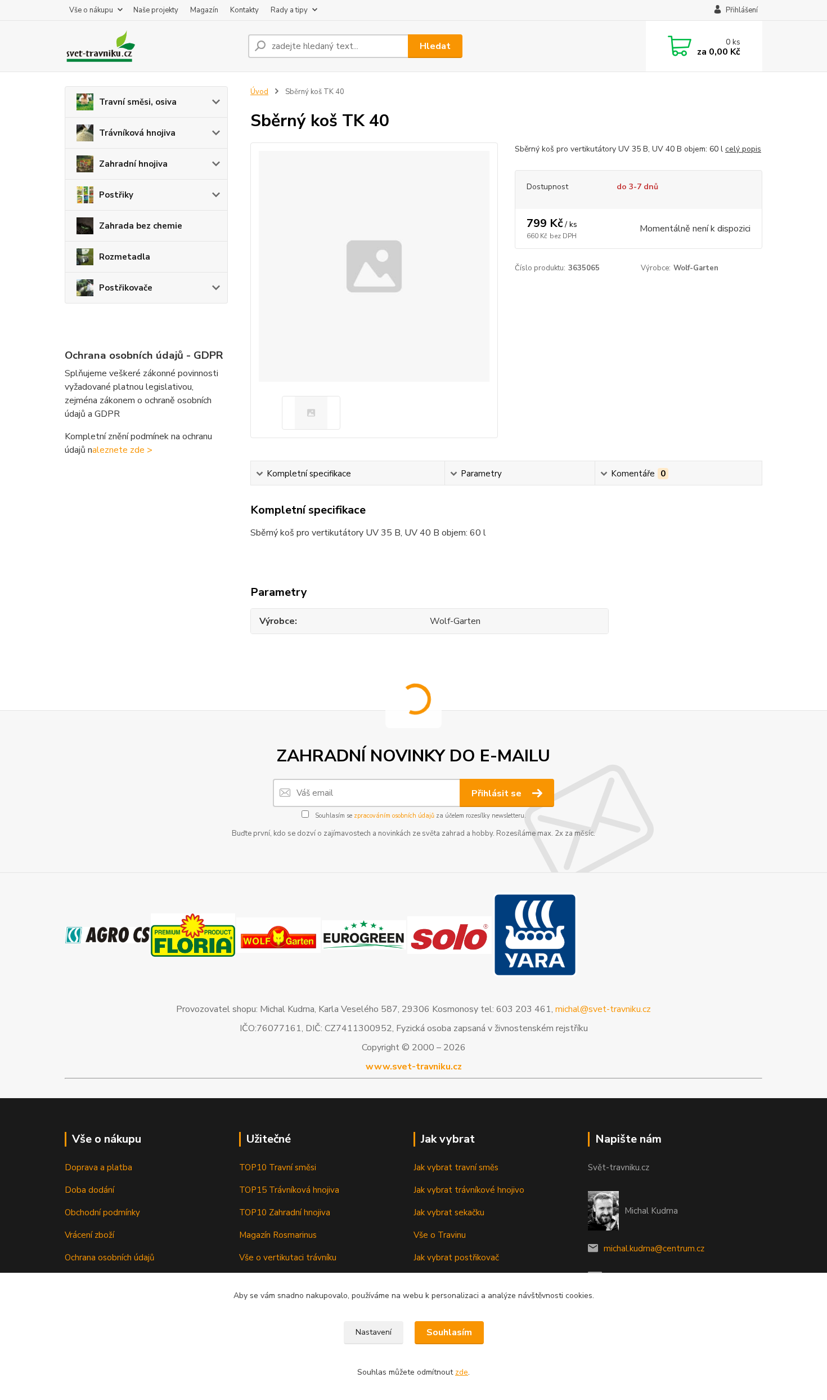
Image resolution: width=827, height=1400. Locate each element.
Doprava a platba (98, 1167)
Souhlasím (449, 1332)
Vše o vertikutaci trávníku (287, 1257)
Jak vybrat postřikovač (456, 1257)
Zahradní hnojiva (133, 164)
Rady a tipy (289, 10)
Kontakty (244, 10)
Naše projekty (155, 10)
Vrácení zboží (89, 1235)
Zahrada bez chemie (140, 225)
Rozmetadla (124, 256)
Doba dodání (89, 1190)
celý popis (743, 149)
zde (461, 1372)
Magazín (204, 10)
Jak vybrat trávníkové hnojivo (469, 1190)
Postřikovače (125, 287)
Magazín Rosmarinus (278, 1235)
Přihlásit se (497, 793)
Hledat (435, 46)
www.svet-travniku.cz (414, 1066)
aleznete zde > (122, 450)
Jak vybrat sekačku (449, 1212)
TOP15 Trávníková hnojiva (289, 1190)
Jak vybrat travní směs (456, 1167)
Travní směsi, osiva (138, 102)
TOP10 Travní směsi (277, 1167)
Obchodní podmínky (102, 1212)
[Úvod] (152, 46)
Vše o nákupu (91, 10)
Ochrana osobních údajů (109, 1257)
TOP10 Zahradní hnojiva (284, 1212)
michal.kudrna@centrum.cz (654, 1248)
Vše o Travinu (440, 1235)
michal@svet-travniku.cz (603, 1009)
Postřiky (116, 194)
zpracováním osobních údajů (394, 816)
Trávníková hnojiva (137, 133)
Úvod (259, 92)
